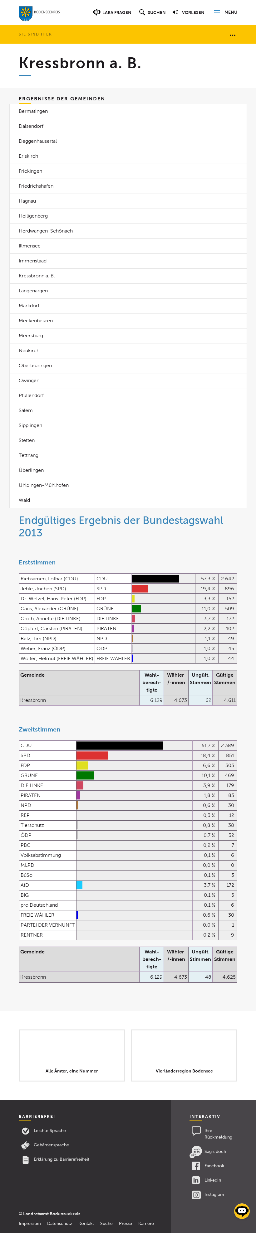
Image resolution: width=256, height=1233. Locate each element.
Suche (106, 1223)
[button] (151, 15)
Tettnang (28, 455)
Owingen (29, 380)
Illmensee (30, 245)
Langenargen (33, 290)
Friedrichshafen (36, 186)
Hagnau (27, 201)
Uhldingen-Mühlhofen (44, 485)
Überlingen (31, 470)
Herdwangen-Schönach (46, 230)
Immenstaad (33, 260)
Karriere (146, 1223)
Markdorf (29, 305)
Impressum (30, 1223)
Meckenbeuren (36, 320)
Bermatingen (33, 111)
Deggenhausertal (38, 141)
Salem (26, 410)
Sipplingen (30, 425)
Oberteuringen (35, 365)
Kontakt (86, 1223)
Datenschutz (59, 1223)
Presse (125, 1223)
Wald (24, 500)
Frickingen (30, 171)
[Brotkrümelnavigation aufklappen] (232, 34)
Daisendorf (31, 126)
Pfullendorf (31, 395)
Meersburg (31, 335)
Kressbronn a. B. (37, 275)
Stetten (27, 440)
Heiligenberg (33, 215)
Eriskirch (28, 156)
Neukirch (29, 350)
